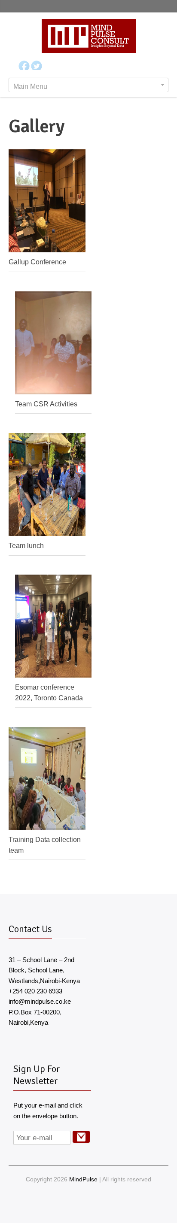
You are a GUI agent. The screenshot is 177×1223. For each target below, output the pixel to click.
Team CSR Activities (46, 404)
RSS (105, 1206)
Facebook (80, 1201)
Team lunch (26, 545)
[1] (81, 1137)
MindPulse (83, 1179)
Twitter (94, 1201)
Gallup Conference (37, 262)
